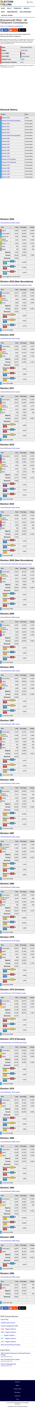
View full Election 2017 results (10, 392)
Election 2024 (6, 117)
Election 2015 (6, 129)
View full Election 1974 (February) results (13, 1042)
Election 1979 (6, 156)
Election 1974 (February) (9, 162)
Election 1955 (6, 177)
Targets (7, 1329)
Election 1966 (6, 168)
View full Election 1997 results (10, 724)
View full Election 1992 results (10, 783)
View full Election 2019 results (10, 338)
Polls (9, 8)
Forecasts (17, 8)
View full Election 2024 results (10, 223)
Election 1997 (6, 144)
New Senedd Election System (10, 1359)
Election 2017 (6, 126)
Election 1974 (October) (9, 159)
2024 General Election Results (10, 1345)
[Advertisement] (17, 88)
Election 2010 (6, 132)
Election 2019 (6, 123)
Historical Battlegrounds (8, 1364)
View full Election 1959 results (10, 1241)
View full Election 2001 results (10, 671)
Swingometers (12, 12)
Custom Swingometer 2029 (9, 1326)
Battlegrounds (25, 12)
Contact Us (17, 1396)
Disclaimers (17, 1392)
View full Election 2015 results (10, 448)
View (22, 62)
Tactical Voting (7, 15)
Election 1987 (6, 150)
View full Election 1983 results (10, 887)
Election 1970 (6, 165)
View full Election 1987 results (10, 837)
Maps (3, 12)
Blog (3, 8)
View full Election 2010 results (10, 507)
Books (17, 1385)
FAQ (17, 1399)
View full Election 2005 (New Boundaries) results (16, 564)
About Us (17, 1382)
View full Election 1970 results (10, 1092)
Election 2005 (6, 138)
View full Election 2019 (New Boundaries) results (16, 285)
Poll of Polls (4, 1319)
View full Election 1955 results (10, 1277)
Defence (13, 1329)
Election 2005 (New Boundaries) (11, 135)
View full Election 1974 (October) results (13, 993)
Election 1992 (6, 147)
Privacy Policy (17, 1389)
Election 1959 (6, 174)
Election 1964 (6, 171)
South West (24, 50)
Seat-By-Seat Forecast (8, 1323)
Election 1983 (6, 153)
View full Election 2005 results (10, 617)
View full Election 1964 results (10, 1191)
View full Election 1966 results (10, 1141)
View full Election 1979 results (10, 940)
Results (27, 8)
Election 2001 (6, 141)
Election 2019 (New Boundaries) (11, 120)
